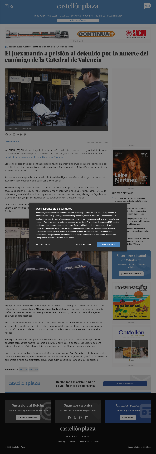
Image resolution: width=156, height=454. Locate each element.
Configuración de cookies (46, 238)
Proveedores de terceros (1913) (99, 222)
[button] (43, 244)
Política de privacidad (65, 238)
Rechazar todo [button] (83, 244)
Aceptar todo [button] (108, 244)
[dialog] (78, 227)
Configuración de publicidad (58, 234)
